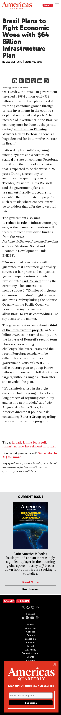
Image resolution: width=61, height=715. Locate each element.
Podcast (30, 614)
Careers (30, 635)
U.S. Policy (30, 649)
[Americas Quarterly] (17, 5)
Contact (30, 631)
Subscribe (23, 601)
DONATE (48, 5)
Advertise (30, 628)
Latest (30, 646)
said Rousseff (31, 281)
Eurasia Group (30, 416)
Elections (31, 642)
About (30, 624)
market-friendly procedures (28, 192)
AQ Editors (14, 62)
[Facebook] (15, 81)
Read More (30, 582)
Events (30, 657)
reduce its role (16, 223)
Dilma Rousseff (34, 442)
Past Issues (30, 589)
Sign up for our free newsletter (31, 686)
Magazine (30, 639)
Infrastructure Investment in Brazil (29, 446)
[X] (21, 81)
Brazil (16, 442)
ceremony (31, 174)
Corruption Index (31, 653)
